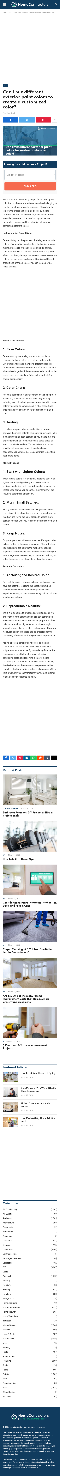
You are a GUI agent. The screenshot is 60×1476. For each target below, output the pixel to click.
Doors (5, 1272)
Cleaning (6, 1245)
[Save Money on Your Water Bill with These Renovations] (10, 1092)
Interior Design (9, 1325)
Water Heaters (9, 1392)
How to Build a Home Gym (18, 859)
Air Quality (7, 1214)
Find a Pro (30, 186)
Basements (8, 1227)
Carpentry (7, 1240)
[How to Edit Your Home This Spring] (10, 1077)
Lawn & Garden (9, 1334)
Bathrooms (8, 1232)
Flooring (6, 1289)
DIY (5, 86)
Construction (8, 1249)
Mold (5, 1343)
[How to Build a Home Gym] (30, 836)
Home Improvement (12, 1307)
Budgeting (7, 1236)
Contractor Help (10, 1254)
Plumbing (7, 1361)
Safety (6, 1374)
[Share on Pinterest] (43, 120)
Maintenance (8, 1338)
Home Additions (10, 1303)
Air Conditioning (10, 1209)
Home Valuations (10, 1316)
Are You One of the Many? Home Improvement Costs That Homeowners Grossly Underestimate (26, 999)
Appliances (8, 1218)
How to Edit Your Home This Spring (38, 1073)
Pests (5, 1352)
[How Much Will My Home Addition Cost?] (10, 1122)
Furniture (7, 1294)
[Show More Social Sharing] (54, 120)
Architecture (8, 1223)
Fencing (6, 1281)
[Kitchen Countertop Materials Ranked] (10, 1107)
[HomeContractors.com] (30, 4)
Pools (5, 1365)
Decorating (7, 1263)
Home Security (9, 1312)
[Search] (55, 4)
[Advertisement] (30, 49)
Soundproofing (9, 1383)
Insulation (7, 1321)
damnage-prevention (12, 1258)
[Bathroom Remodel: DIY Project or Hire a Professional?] (30, 789)
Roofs (5, 1370)
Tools (5, 1387)
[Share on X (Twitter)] (27, 120)
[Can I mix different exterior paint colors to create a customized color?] (30, 155)
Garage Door (8, 1298)
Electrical (7, 1276)
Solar (5, 1379)
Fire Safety (7, 1285)
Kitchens (6, 1330)
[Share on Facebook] (10, 120)
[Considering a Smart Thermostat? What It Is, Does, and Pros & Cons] (30, 880)
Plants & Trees (9, 1356)
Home (5, 13)
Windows (7, 1396)
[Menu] (4, 4)
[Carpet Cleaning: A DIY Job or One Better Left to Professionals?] (30, 926)
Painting (6, 1347)
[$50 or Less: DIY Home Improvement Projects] (30, 1022)
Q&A (10, 13)
